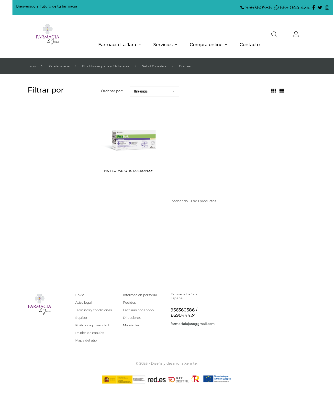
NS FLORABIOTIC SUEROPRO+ (129, 171)
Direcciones (132, 318)
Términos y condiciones (93, 310)
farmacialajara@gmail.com (193, 324)
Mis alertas (131, 325)
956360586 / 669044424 (184, 312)
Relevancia (140, 91)
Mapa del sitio (86, 340)
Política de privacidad (92, 325)
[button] (296, 35)
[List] (281, 91)
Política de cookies (89, 333)
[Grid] (273, 91)
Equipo (81, 318)
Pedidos (129, 302)
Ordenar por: (112, 91)
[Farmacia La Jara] (48, 35)
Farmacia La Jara (117, 44)
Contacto (250, 44)
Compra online (206, 44)
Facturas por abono (138, 310)
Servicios (163, 44)
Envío (79, 295)
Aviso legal (83, 302)
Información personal (140, 295)
